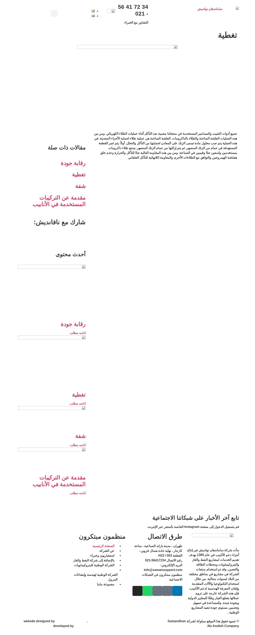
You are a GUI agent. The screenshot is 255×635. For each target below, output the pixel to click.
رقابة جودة (73, 163)
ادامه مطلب (78, 333)
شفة (80, 186)
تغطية (79, 174)
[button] (54, 13)
